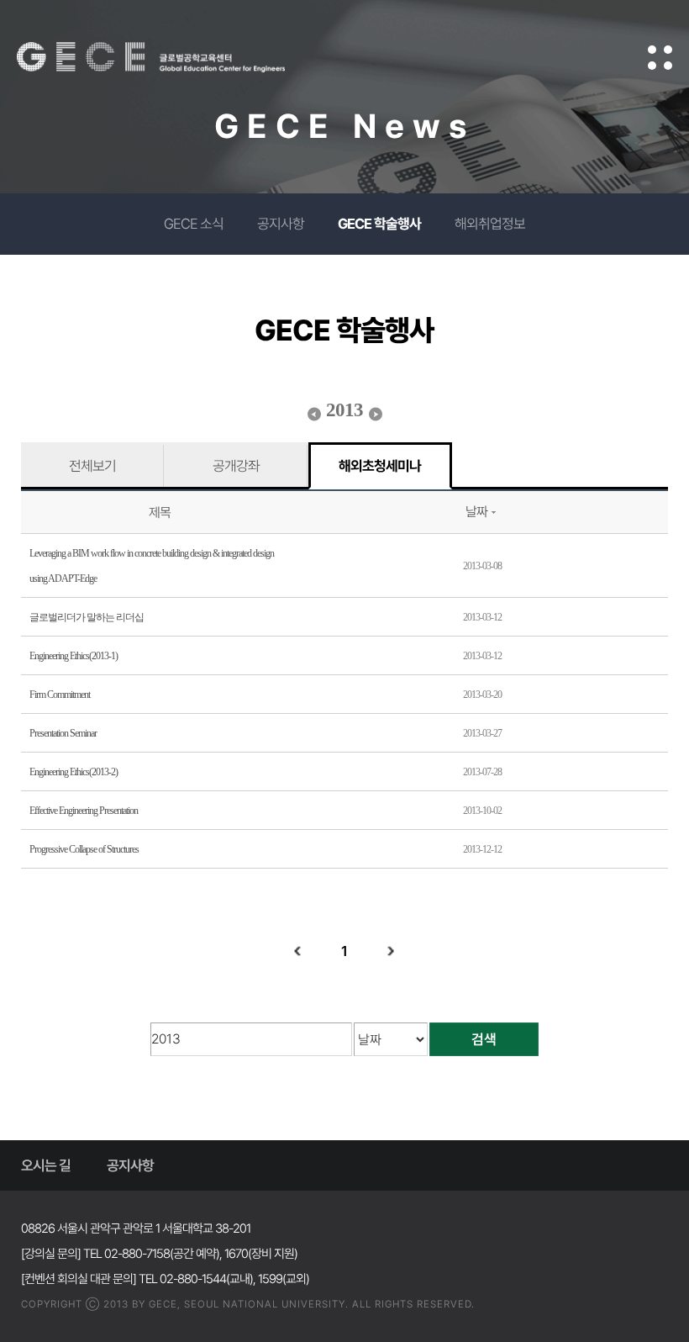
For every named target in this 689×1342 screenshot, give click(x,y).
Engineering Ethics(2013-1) (73, 656)
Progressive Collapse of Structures (84, 849)
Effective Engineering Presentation (83, 810)
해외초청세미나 (380, 465)
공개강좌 (236, 465)
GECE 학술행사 (379, 223)
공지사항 (280, 223)
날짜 (476, 512)
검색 (484, 1039)
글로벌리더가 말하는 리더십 (86, 617)
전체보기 (92, 465)
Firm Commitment (59, 694)
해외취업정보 (490, 223)
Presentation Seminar (63, 733)
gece (172, 57)
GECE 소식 (194, 223)
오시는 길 (46, 1165)
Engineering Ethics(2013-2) (73, 772)
